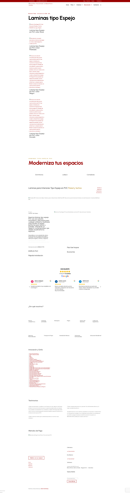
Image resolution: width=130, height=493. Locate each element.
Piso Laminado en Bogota (34, 371)
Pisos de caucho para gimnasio (36, 375)
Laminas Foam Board (34, 382)
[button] (100, 287)
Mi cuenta (31, 365)
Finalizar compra (33, 359)
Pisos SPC (31, 377)
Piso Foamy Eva (32, 382)
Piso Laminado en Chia (34, 372)
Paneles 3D (31, 366)
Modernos (99, 187)
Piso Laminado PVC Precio (35, 374)
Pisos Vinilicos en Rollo (34, 378)
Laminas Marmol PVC (34, 380)
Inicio (67, 5)
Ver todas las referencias (65, 144)
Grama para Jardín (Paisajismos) (36, 361)
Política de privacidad (34, 354)
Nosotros (31, 366)
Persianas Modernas (33, 370)
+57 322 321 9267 (70, 459)
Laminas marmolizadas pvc (35, 384)
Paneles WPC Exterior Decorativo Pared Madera (39, 367)
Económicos (99, 192)
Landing (31, 363)
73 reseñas (68, 273)
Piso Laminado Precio (34, 353)
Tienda (30, 379)
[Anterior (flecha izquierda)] (0, 492)
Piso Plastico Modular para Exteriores (37, 383)
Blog (30, 356)
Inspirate (30, 463)
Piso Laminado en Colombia (35, 373)
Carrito (30, 357)
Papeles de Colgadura (34, 369)
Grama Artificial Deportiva (35, 360)
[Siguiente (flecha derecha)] (1, 492)
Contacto (96, 5)
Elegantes (99, 189)
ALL (30, 355)
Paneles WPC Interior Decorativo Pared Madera (39, 368)
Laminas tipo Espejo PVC (34, 381)
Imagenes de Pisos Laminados (35, 362)
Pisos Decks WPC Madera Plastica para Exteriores (40, 376)
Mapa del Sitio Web (33, 364)
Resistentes (99, 191)
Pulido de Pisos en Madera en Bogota (37, 386)
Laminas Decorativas (34, 385)
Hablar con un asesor (36, 458)
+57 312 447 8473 (70, 451)
